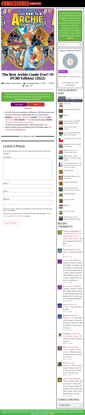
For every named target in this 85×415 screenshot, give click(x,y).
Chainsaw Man (68, 170)
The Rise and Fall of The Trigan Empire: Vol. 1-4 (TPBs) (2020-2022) (72, 236)
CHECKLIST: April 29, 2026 (72, 138)
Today (62, 101)
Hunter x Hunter (69, 211)
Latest (69, 98)
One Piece (67, 103)
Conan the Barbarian (70, 182)
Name (6, 183)
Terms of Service (18, 216)
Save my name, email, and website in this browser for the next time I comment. (27, 209)
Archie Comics (16, 83)
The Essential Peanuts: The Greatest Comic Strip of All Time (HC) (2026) (73, 165)
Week (67, 101)
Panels (28, 120)
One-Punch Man (69, 199)
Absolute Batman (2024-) (72, 109)
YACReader (26, 117)
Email (6, 191)
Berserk (66, 115)
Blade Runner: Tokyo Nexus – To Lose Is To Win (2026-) (72, 158)
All (79, 101)
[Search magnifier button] (80, 44)
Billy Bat (66, 205)
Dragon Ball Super (69, 194)
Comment (7, 157)
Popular (62, 98)
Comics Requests (74, 260)
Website (6, 199)
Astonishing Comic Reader (23, 122)
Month (74, 101)
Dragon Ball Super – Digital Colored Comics (72, 349)
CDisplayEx (17, 117)
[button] (82, 2)
